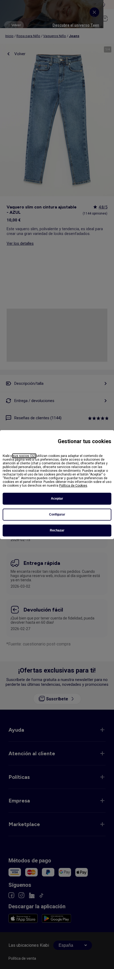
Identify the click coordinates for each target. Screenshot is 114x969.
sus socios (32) (24, 456)
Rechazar (57, 530)
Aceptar (57, 498)
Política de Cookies (73, 485)
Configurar (57, 514)
